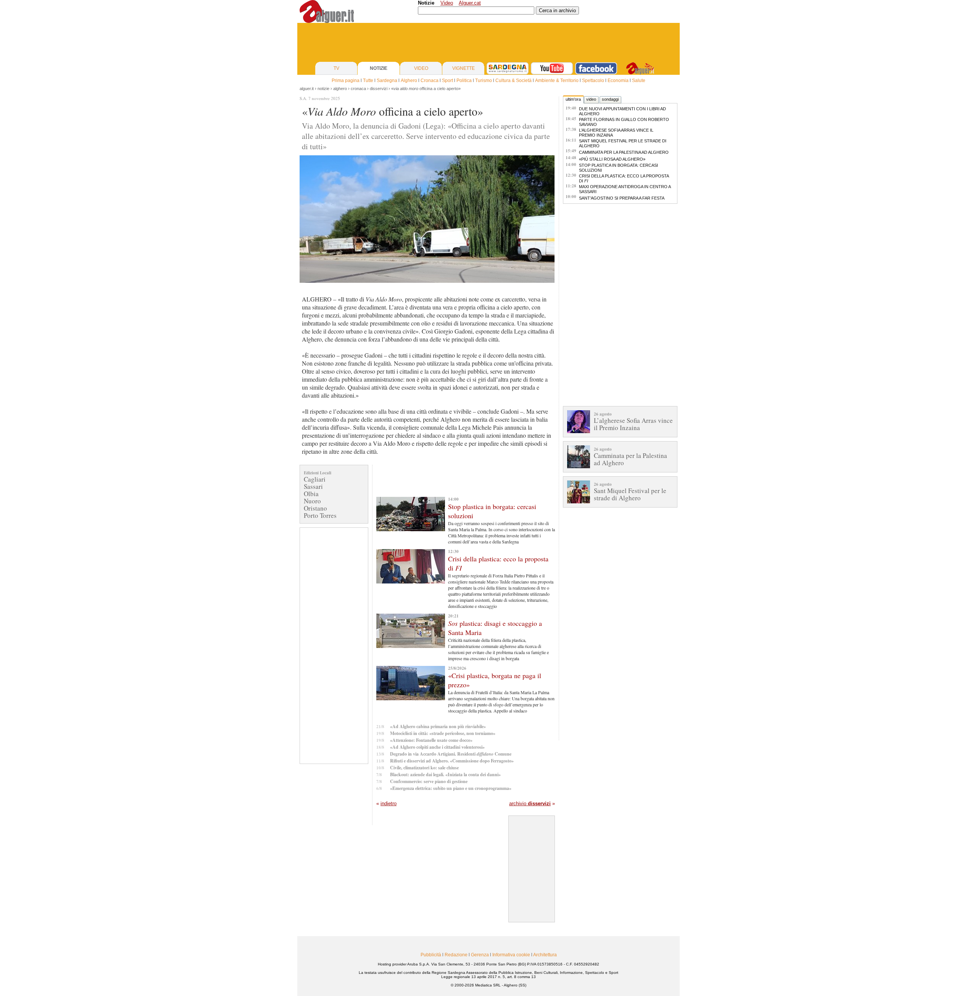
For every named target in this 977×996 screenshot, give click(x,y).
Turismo (483, 80)
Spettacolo (593, 80)
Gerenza (480, 954)
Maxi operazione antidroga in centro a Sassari (625, 189)
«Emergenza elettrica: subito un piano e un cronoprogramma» (450, 788)
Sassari (313, 486)
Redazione (456, 954)
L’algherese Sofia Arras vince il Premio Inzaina (616, 132)
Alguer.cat (470, 3)
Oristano (315, 508)
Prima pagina (346, 80)
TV (336, 68)
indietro (388, 803)
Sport (447, 80)
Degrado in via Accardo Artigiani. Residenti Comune (450, 754)
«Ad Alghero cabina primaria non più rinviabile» (438, 726)
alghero (340, 88)
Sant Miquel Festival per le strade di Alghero (622, 143)
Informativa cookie (511, 954)
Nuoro (312, 500)
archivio (530, 803)
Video (446, 3)
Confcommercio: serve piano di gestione (429, 781)
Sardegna (387, 80)
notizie (323, 88)
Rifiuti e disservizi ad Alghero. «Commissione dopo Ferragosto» (452, 760)
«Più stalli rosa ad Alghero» (612, 159)
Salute (638, 80)
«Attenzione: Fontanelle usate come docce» (431, 740)
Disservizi (378, 88)
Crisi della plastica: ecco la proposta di (624, 178)
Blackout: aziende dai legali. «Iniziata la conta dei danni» (445, 774)
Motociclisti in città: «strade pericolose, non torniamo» (442, 733)
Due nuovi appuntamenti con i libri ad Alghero (622, 111)
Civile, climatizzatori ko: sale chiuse (424, 767)
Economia (618, 80)
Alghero (409, 80)
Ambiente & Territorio (557, 80)
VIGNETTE (463, 68)
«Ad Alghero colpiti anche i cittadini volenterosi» (437, 747)
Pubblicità (431, 954)
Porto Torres (320, 515)
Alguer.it (307, 88)
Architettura (545, 954)
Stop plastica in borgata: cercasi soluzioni (618, 167)
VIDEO (421, 68)
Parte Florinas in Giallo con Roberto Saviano (624, 122)
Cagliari (315, 479)
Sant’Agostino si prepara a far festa (621, 198)
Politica (464, 80)
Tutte (368, 80)
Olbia (311, 493)
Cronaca (430, 80)
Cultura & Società (513, 80)
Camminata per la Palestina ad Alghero (624, 152)
